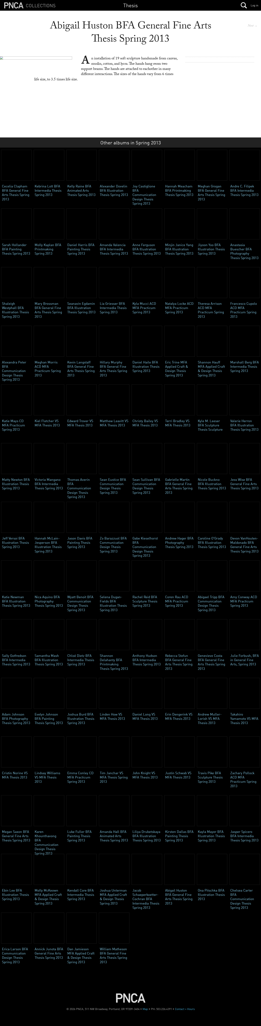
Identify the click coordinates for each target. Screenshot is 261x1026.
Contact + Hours (185, 1009)
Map (145, 1009)
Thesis (130, 5)
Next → (252, 26)
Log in (254, 5)
